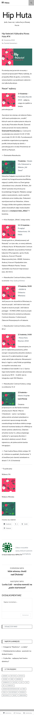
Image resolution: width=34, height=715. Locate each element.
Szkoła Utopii (23, 396)
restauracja (6, 695)
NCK (27, 682)
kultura (15, 682)
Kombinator (6, 682)
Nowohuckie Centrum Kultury (11, 688)
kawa (11, 679)
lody (21, 682)
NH (3, 685)
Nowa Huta (10, 685)
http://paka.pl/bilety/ (17, 281)
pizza (4, 692)
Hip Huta (17, 15)
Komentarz (25, 615)
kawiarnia (18, 679)
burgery (5, 675)
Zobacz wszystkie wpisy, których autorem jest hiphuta (23, 551)
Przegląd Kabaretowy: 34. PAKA (24, 231)
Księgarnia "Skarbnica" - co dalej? (15, 647)
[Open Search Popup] (31, 2)
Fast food (13, 675)
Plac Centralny (13, 692)
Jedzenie (5, 679)
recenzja (22, 692)
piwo (23, 688)
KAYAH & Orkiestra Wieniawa (22, 292)
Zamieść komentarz (10, 43)
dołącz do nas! (11, 627)
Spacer (14, 695)
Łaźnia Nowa (22, 695)
